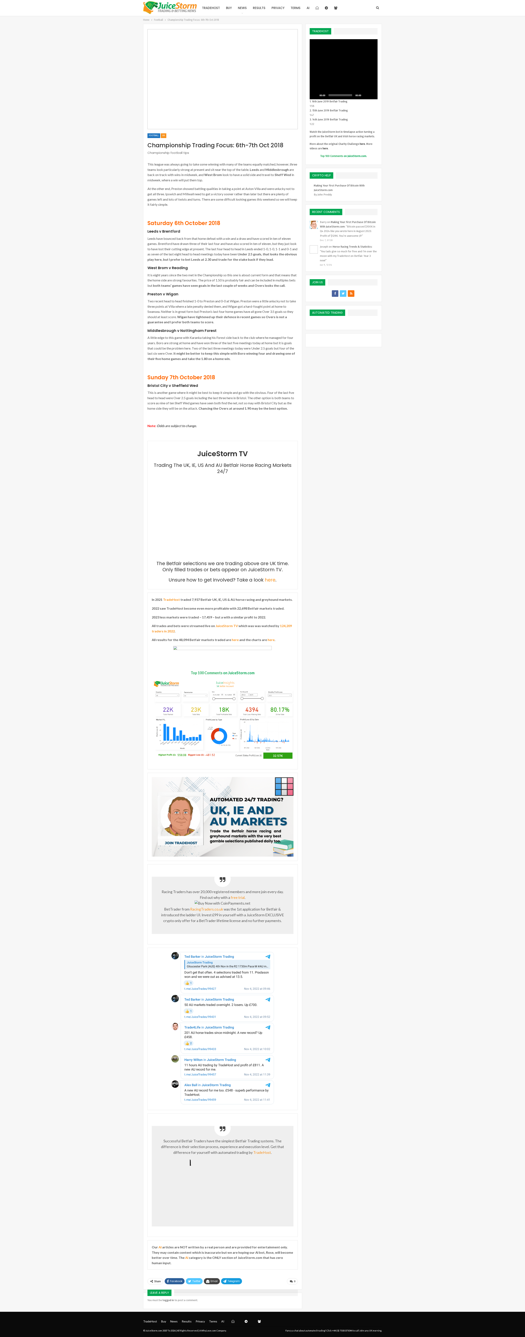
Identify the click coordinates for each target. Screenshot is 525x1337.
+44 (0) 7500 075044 (342, 1330)
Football (154, 135)
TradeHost (211, 8)
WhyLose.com (208, 1330)
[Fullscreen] (372, 95)
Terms (295, 8)
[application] (344, 69)
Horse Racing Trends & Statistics (352, 246)
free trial (238, 897)
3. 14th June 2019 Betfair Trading (329, 119)
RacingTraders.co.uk (206, 909)
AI (308, 8)
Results (259, 8)
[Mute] (366, 95)
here (270, 580)
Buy (229, 8)
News (242, 8)
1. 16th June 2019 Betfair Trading (328, 101)
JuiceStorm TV (227, 626)
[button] (343, 69)
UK (163, 135)
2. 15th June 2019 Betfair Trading (329, 110)
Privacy (278, 8)
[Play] (315, 95)
